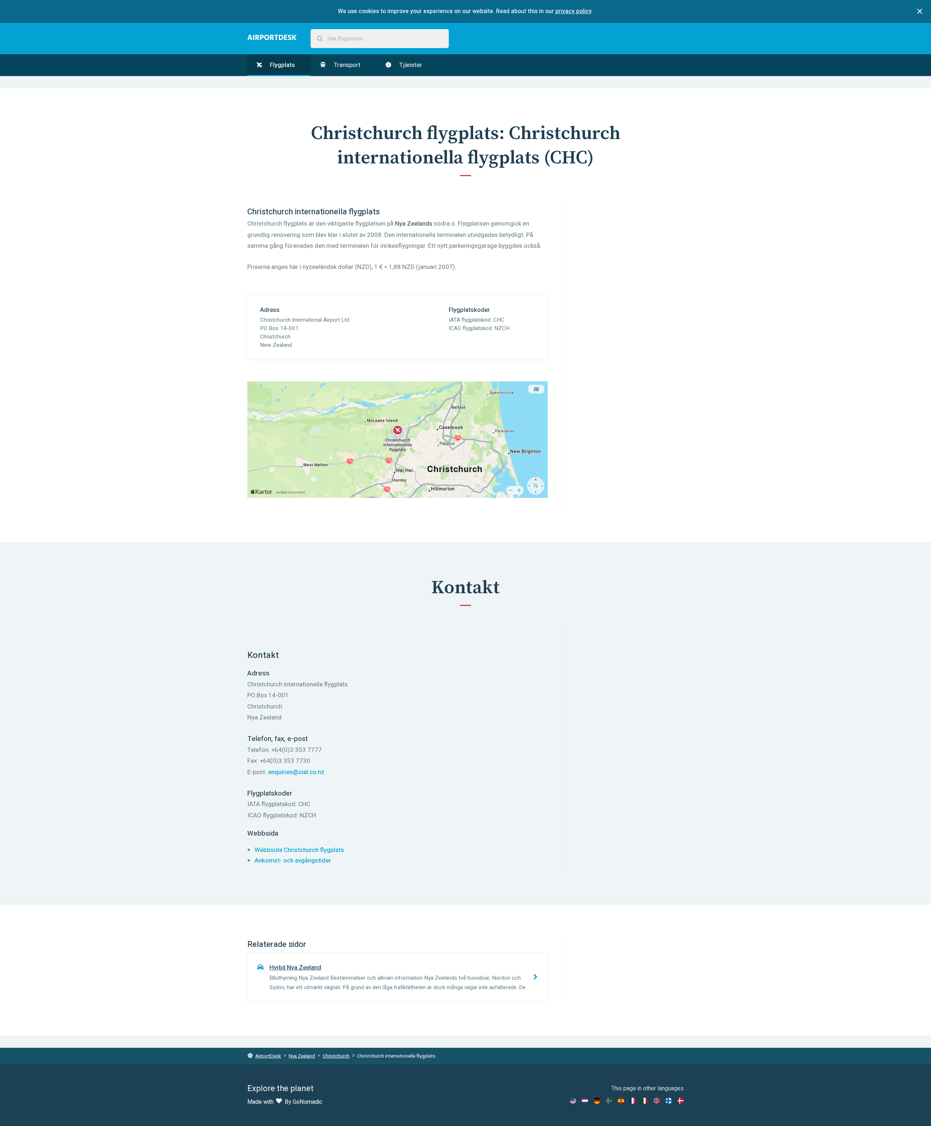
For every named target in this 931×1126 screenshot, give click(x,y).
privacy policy (573, 11)
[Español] (621, 1100)
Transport (346, 65)
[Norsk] (657, 1100)
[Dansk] (681, 1100)
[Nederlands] (585, 1100)
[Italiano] (645, 1100)
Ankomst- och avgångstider (293, 860)
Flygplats (281, 65)
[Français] (633, 1100)
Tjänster (410, 65)
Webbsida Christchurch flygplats (299, 850)
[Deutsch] (597, 1100)
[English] (573, 1100)
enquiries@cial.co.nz (296, 772)
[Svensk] (609, 1100)
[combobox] (380, 38)
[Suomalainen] (669, 1100)
